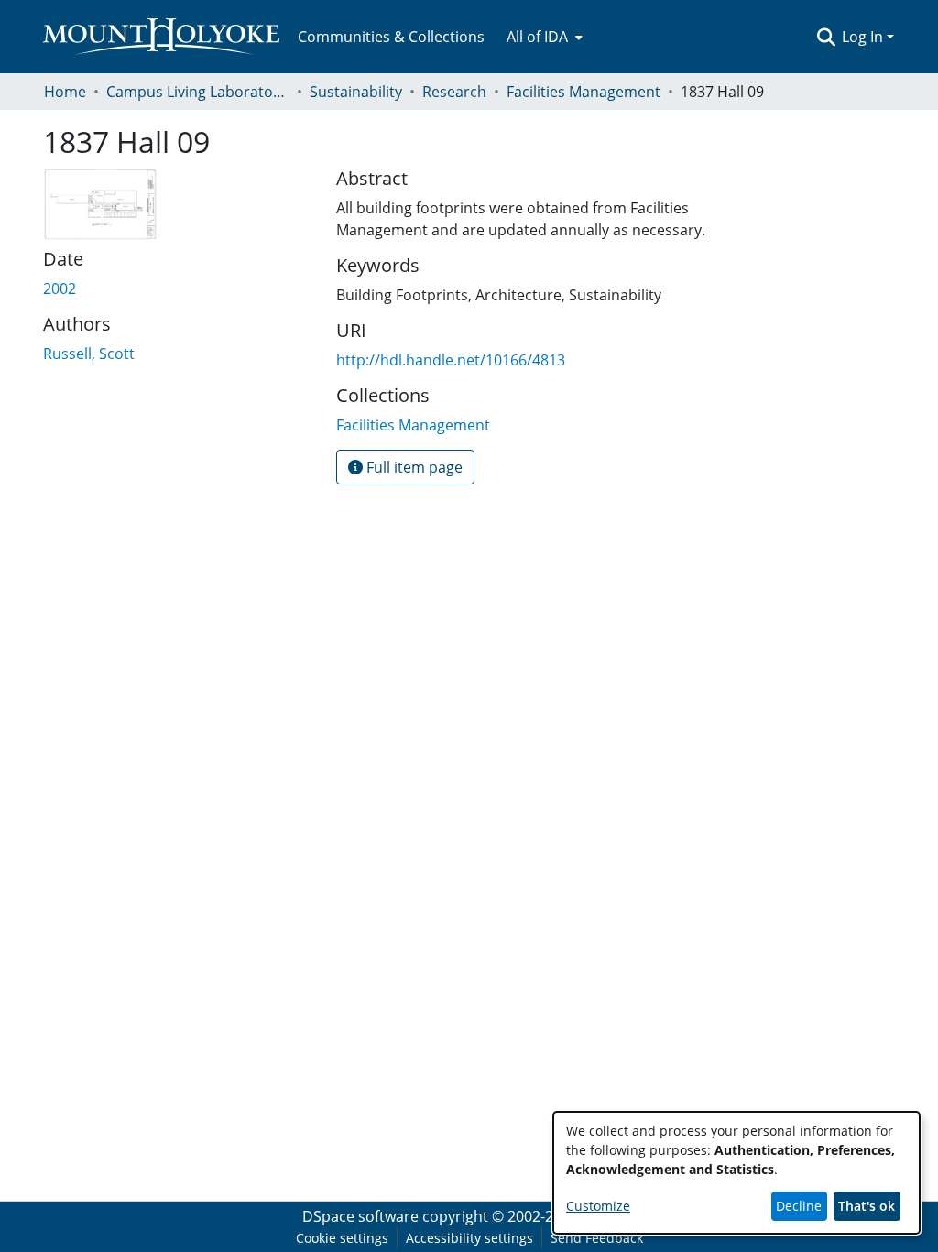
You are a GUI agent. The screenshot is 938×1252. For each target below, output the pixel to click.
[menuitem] (543, 36)
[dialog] (736, 1173)
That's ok (866, 1205)
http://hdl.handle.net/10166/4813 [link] (450, 360)
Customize (598, 1205)
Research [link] (454, 92)
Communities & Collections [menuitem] (391, 37)
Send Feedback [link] (597, 1238)
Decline (799, 1205)
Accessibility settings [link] (469, 1238)
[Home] (161, 36)
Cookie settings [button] (342, 1238)
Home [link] (65, 92)
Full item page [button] (413, 467)
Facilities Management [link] (583, 92)
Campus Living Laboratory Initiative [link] (197, 92)
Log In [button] (864, 37)
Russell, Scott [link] (89, 353)
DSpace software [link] (360, 1216)
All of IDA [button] (537, 37)
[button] (825, 37)
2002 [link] (59, 288)
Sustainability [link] (356, 92)
